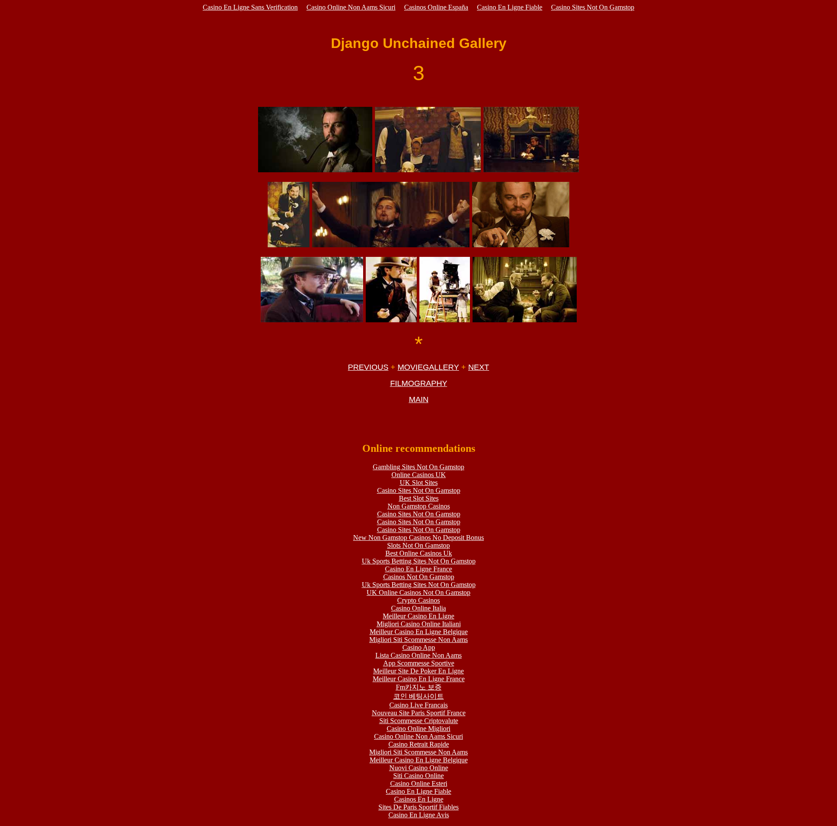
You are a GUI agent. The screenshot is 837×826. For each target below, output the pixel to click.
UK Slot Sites (419, 482)
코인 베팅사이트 (418, 696)
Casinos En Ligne (418, 799)
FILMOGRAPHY (418, 383)
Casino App (418, 647)
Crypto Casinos (418, 600)
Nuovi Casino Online (418, 767)
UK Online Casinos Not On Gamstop (418, 592)
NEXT (478, 367)
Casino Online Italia (418, 608)
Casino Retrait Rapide (418, 744)
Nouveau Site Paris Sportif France (419, 713)
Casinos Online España (436, 7)
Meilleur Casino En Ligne (418, 616)
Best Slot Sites (419, 498)
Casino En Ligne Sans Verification (250, 7)
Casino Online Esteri (418, 783)
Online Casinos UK (418, 474)
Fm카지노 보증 (419, 687)
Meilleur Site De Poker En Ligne (418, 671)
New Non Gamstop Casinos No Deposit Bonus (418, 537)
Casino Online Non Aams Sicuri (350, 7)
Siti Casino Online (418, 775)
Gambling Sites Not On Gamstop (418, 467)
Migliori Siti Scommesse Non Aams (418, 639)
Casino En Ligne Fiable (509, 7)
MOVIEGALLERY (428, 367)
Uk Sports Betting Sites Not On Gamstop (419, 561)
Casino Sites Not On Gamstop (592, 7)
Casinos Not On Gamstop (418, 576)
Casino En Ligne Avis (418, 815)
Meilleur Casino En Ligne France (419, 679)
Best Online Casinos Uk (418, 553)
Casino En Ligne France (418, 569)
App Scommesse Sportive (418, 663)
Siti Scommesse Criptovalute (418, 720)
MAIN (419, 399)
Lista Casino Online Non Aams (418, 655)
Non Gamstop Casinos (419, 506)
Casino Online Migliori (418, 728)
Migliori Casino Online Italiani (419, 624)
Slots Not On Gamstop (418, 545)
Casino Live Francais (418, 705)
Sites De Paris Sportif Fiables (418, 807)
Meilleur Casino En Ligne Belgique (419, 631)
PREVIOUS (368, 367)
